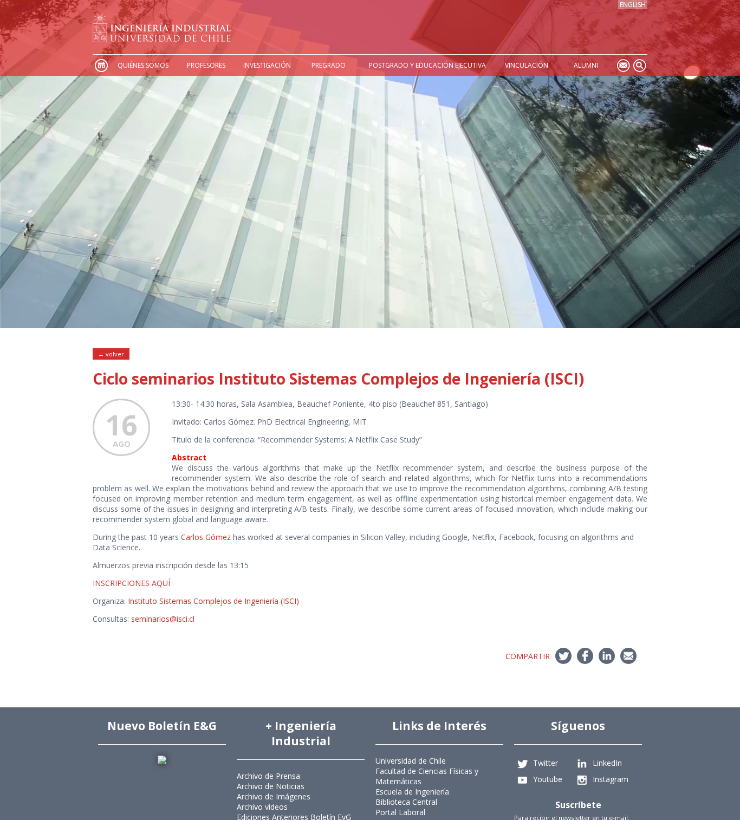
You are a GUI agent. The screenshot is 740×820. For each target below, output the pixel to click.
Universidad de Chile (410, 761)
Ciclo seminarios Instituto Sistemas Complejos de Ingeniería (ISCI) (338, 378)
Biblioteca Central (406, 802)
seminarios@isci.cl (162, 619)
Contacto (623, 65)
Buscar (639, 65)
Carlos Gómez (206, 537)
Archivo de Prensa (268, 776)
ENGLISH (633, 4)
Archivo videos (262, 807)
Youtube (547, 779)
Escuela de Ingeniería (412, 791)
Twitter (545, 763)
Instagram (610, 779)
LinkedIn (607, 763)
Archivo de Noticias (270, 786)
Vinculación (526, 65)
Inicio (101, 65)
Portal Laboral (400, 812)
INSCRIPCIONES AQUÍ (131, 583)
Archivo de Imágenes (273, 796)
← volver (111, 354)
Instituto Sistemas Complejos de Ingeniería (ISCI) (213, 601)
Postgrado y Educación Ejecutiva (427, 65)
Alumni (586, 65)
